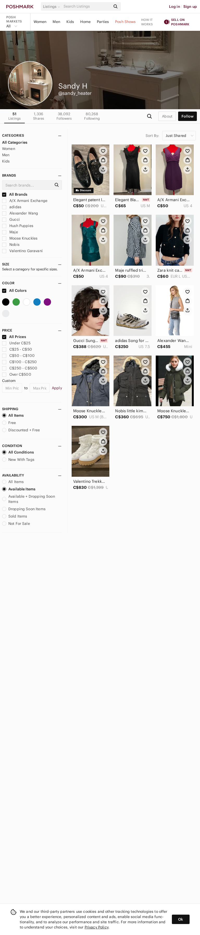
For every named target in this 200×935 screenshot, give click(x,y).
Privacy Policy (96, 927)
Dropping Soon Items (27, 509)
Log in (174, 6)
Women (40, 21)
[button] (52, 6)
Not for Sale (19, 523)
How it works (147, 22)
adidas (14, 207)
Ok (180, 919)
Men (56, 21)
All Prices (17, 336)
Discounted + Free (24, 430)
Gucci (14, 219)
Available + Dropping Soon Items (31, 499)
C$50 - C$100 (22, 355)
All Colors (17, 290)
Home (85, 21)
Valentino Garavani (25, 250)
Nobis (14, 244)
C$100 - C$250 (23, 361)
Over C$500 (20, 374)
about (167, 116)
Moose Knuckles (23, 238)
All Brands (18, 194)
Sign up (190, 6)
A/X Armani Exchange (27, 200)
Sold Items (17, 516)
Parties (103, 21)
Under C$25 (19, 343)
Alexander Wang (23, 213)
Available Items (21, 489)
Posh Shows (125, 21)
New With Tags (21, 459)
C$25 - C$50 (20, 349)
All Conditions (21, 452)
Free (12, 422)
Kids (70, 21)
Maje (13, 232)
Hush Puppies (20, 225)
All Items (16, 415)
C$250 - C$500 (23, 368)
